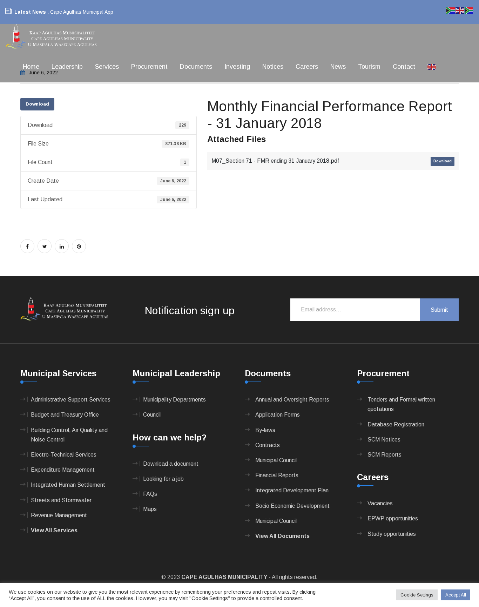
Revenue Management (59, 515)
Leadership (67, 66)
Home (31, 66)
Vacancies (380, 503)
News (338, 66)
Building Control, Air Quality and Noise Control (69, 435)
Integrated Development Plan (292, 490)
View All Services (54, 530)
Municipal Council (276, 460)
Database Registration (395, 424)
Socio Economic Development (292, 506)
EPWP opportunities (392, 518)
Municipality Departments (174, 400)
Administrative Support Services (70, 400)
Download (37, 104)
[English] (432, 66)
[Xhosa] (469, 10)
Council (152, 415)
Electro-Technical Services (63, 455)
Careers (307, 66)
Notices (272, 66)
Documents (196, 66)
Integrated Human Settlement (68, 485)
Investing (237, 66)
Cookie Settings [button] (416, 595)
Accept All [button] (455, 595)
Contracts (267, 445)
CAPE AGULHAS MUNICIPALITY (224, 577)
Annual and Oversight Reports (292, 400)
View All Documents (282, 536)
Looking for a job (163, 479)
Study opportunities (391, 534)
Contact (404, 66)
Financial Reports (276, 475)
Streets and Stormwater (61, 500)
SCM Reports (384, 455)
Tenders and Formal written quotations (401, 404)
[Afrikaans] (451, 10)
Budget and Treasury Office (65, 415)
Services (107, 66)
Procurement (149, 66)
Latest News (30, 12)
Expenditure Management (63, 470)
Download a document (170, 464)
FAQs (150, 494)
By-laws (265, 430)
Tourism (369, 66)
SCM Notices (383, 440)
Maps (150, 509)
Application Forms (277, 415)
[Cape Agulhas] (50, 37)
